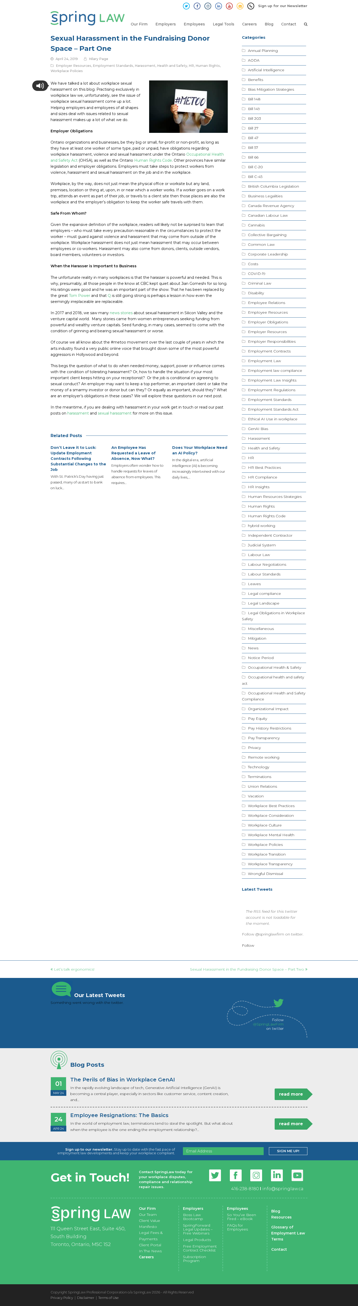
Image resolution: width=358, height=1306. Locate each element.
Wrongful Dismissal (265, 873)
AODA (253, 60)
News (253, 648)
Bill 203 (254, 118)
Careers (146, 1257)
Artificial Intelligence (266, 70)
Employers (193, 1208)
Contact (279, 1249)
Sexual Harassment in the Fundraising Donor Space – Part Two (247, 969)
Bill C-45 (255, 176)
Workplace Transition (267, 854)
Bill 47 (253, 137)
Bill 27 (253, 128)
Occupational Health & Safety (274, 667)
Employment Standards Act (273, 409)
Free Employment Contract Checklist (200, 1248)
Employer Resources (73, 66)
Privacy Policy (62, 1298)
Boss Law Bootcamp (193, 1216)
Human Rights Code (267, 516)
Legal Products (197, 1239)
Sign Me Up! (288, 1151)
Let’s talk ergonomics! (74, 969)
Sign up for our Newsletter (282, 6)
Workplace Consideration (271, 815)
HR (191, 66)
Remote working (263, 757)
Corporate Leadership (268, 254)
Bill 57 (253, 147)
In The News (150, 1251)
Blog (275, 1211)
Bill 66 (253, 157)
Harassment (145, 66)
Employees (237, 1208)
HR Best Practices (264, 467)
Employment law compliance (275, 370)
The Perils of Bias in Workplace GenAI (122, 1079)
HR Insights (258, 487)
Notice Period (261, 657)
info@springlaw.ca (282, 1188)
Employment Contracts (269, 351)
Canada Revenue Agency (271, 205)
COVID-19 (256, 273)
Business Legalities (265, 196)
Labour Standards (264, 574)
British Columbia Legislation (273, 186)
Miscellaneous (261, 628)
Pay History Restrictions (269, 728)
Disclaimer (85, 1298)
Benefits (255, 79)
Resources (281, 1217)
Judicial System (262, 545)
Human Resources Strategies (275, 496)
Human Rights (208, 66)
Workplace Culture (265, 825)
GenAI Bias (258, 428)
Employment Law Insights (272, 380)
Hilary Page (98, 59)
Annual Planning (263, 50)
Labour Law (259, 554)
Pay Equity (257, 718)
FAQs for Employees (237, 1227)
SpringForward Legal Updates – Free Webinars (198, 1229)
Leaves (254, 583)
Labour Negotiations (267, 564)
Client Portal (150, 1245)
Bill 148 (254, 99)
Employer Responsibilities (272, 341)
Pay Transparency (264, 738)
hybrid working (261, 525)
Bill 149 (254, 108)
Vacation (256, 796)
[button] (40, 85)
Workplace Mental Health (271, 834)
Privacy (254, 747)
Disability (256, 293)
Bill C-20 (255, 167)
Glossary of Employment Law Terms (288, 1233)
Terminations (259, 776)
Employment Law (264, 360)
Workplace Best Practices (271, 805)
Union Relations (262, 786)
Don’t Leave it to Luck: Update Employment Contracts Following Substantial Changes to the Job (78, 458)
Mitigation (257, 638)
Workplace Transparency (270, 864)
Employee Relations (266, 302)
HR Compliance (262, 477)
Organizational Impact (268, 708)
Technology (258, 767)
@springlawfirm (269, 934)
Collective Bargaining (267, 234)
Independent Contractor (270, 535)
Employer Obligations (268, 322)
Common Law (261, 244)
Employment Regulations (271, 390)
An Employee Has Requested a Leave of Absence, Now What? (133, 453)
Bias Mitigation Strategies (271, 89)
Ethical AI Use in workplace (272, 419)
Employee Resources (268, 312)
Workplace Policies (67, 71)
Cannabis (256, 225)
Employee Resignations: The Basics (119, 1115)
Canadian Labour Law (268, 215)
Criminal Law (259, 283)
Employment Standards (113, 66)
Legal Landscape (263, 603)
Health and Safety (172, 66)
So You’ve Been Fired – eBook (241, 1216)
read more (291, 1094)
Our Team (148, 1214)
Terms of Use (108, 1298)
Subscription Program (194, 1258)
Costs (253, 264)
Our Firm (147, 1208)
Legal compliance (264, 593)
